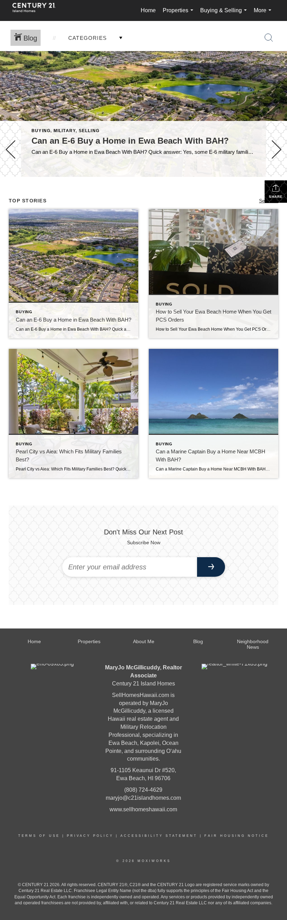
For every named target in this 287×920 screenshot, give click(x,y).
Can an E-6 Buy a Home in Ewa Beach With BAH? (130, 140)
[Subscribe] (211, 567)
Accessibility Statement (158, 836)
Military (65, 130)
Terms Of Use (39, 836)
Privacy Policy (90, 836)
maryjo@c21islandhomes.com (143, 798)
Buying (40, 130)
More (264, 14)
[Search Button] (268, 37)
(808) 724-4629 (143, 790)
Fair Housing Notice (236, 836)
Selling (89, 130)
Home (148, 10)
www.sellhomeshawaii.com (143, 809)
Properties (179, 14)
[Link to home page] (37, 10)
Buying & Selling (225, 14)
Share (276, 197)
